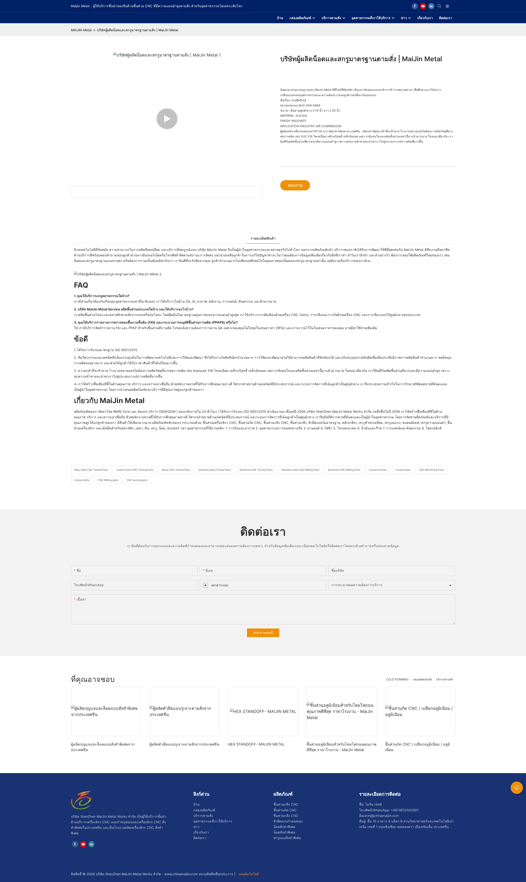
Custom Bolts (81, 480)
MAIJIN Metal (81, 30)
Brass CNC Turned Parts (176, 469)
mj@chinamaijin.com (383, 816)
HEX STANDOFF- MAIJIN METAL (256, 744)
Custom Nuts (403, 469)
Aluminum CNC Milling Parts (344, 469)
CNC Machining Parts (431, 469)
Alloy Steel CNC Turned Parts (91, 469)
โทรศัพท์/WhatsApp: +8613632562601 (389, 810)
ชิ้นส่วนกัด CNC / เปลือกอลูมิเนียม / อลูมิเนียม (417, 747)
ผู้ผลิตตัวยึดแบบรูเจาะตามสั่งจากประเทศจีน (184, 744)
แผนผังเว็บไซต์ (248, 874)
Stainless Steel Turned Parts (214, 469)
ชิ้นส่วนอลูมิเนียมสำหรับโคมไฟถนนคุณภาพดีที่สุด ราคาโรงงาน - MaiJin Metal (341, 747)
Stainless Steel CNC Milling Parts (300, 469)
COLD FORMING (397, 679)
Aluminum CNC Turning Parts (256, 469)
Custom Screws (378, 469)
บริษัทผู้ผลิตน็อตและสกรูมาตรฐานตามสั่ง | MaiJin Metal (137, 30)
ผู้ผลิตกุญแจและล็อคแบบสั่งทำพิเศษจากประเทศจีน (103, 747)
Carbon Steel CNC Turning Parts (135, 469)
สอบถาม (295, 185)
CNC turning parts (137, 480)
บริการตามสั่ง (444, 679)
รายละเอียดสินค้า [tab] (263, 238)
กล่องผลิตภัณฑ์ (422, 679)
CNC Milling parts (108, 480)
